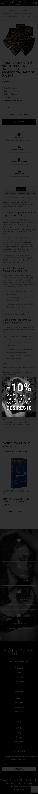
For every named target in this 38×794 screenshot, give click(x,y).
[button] (33, 379)
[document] (19, 397)
